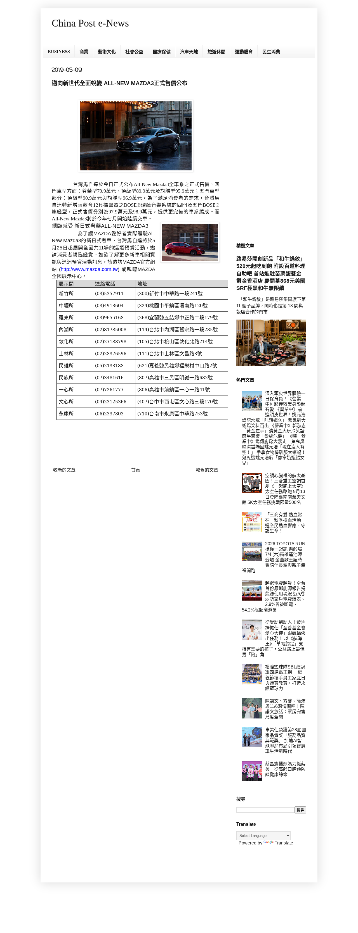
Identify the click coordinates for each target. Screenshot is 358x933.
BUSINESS (59, 51)
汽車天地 (189, 51)
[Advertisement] (271, 150)
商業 (83, 51)
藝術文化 (107, 51)
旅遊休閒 (216, 51)
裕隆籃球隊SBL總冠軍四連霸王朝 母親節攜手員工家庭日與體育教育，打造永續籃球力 (285, 678)
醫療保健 (162, 51)
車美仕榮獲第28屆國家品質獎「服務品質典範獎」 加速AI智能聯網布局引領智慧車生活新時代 (285, 740)
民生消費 (271, 51)
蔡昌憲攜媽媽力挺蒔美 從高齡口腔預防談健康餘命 (285, 769)
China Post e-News (90, 23)
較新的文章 (64, 470)
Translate (284, 843)
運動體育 (244, 51)
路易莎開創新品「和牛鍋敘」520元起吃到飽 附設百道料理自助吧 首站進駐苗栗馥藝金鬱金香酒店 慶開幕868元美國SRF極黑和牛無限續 (270, 273)
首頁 (135, 470)
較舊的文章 (207, 470)
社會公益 (134, 51)
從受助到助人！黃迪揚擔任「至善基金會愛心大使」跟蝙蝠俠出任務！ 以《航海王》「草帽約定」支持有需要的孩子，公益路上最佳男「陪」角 (273, 638)
